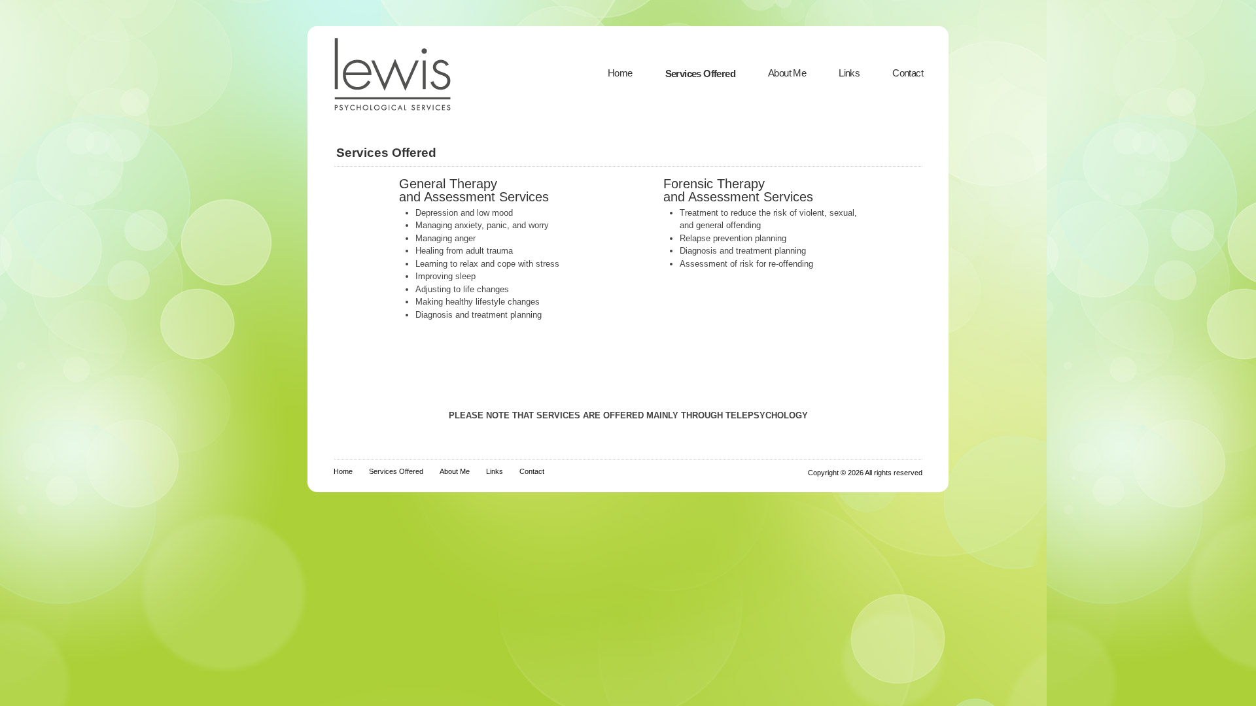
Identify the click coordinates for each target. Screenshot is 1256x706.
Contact (907, 72)
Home (620, 72)
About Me (787, 72)
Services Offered (700, 73)
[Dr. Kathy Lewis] (408, 113)
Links (849, 72)
